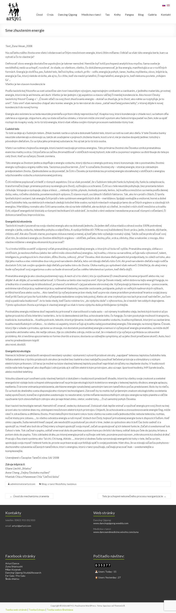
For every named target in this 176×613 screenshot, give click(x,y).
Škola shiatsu (12, 578)
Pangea (129, 14)
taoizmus (71, 483)
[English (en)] (168, 6)
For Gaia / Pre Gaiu (15, 575)
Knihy (117, 14)
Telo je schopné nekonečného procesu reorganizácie (134, 496)
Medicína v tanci (91, 14)
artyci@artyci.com (21, 525)
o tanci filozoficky (57, 483)
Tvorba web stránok (16, 609)
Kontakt (166, 14)
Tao (107, 14)
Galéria (152, 14)
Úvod (39, 14)
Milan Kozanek (13, 569)
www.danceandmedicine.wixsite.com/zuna (116, 532)
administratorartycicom (22, 483)
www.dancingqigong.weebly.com (110, 523)
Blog (141, 14)
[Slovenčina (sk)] (163, 6)
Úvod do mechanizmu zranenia (29, 496)
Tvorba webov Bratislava (60, 609)
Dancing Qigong (67, 14)
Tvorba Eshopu (37, 609)
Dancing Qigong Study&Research (23, 572)
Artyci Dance (12, 563)
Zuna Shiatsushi (14, 566)
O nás (50, 14)
